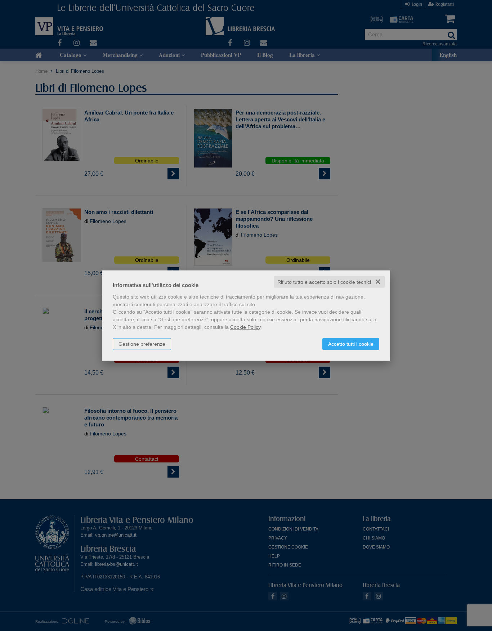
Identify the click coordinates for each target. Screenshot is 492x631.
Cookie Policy (245, 327)
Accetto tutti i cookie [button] (351, 343)
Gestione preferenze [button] (141, 343)
